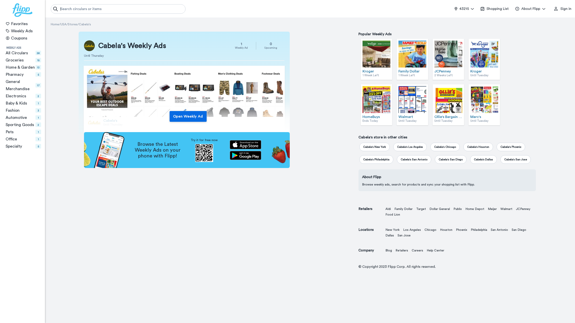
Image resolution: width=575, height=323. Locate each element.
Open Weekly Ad (188, 116)
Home (55, 24)
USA (63, 24)
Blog (388, 250)
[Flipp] (22, 10)
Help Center (435, 250)
